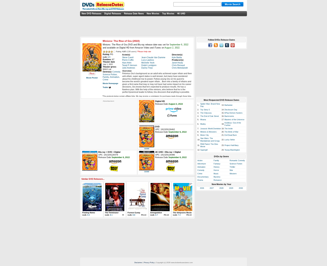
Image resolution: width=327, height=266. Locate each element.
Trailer (106, 87)
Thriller (232, 167)
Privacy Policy (149, 262)
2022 (136, 41)
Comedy (200, 170)
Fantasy (217, 164)
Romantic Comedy (237, 160)
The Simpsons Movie (182, 213)
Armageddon (156, 213)
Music (216, 174)
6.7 (156, 215)
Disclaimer (138, 262)
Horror (216, 170)
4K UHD (181, 13)
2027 (212, 188)
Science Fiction (236, 164)
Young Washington (232, 150)
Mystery (217, 177)
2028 (221, 188)
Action (200, 160)
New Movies (153, 13)
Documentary (203, 177)
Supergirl (204, 150)
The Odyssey (206, 113)
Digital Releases (112, 13)
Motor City (204, 135)
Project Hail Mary (231, 145)
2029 (231, 188)
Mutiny (203, 124)
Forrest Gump (134, 213)
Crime (199, 174)
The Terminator (112, 213)
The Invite (228, 129)
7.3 (179, 215)
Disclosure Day (230, 110)
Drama (200, 180)
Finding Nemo (88, 213)
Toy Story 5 (205, 110)
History (217, 167)
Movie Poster (92, 78)
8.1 (111, 215)
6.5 (109, 57)
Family (216, 160)
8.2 (88, 215)
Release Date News (134, 13)
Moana (203, 120)
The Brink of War (231, 132)
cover (146, 148)
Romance (218, 180)
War (231, 170)
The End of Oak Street (209, 116)
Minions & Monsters (208, 132)
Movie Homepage (110, 83)
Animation (201, 167)
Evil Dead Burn (230, 135)
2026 (202, 188)
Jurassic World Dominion (210, 129)
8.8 (134, 215)
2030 (241, 188)
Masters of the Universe (234, 120)
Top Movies (168, 13)
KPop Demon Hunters (233, 113)
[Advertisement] (108, 123)
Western (233, 174)
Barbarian (228, 105)
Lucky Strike (229, 140)
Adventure (201, 164)
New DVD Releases (91, 13)
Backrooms (229, 116)
